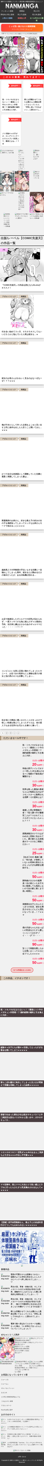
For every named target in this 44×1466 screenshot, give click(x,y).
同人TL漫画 (22, 14)
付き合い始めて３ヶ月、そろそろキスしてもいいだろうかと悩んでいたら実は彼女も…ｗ (22, 333)
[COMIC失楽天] (22, 265)
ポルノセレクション (7, 1388)
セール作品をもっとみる (22, 970)
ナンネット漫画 (7, 11)
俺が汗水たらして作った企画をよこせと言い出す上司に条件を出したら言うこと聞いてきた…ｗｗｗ (22, 427)
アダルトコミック (9, 296)
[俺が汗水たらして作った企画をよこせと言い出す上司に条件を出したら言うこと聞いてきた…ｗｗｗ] (22, 405)
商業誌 (21, 11)
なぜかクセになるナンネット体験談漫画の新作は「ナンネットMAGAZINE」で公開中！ (25, 1420)
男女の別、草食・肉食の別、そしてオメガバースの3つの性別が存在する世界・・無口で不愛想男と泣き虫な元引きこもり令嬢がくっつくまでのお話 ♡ (26, 1303)
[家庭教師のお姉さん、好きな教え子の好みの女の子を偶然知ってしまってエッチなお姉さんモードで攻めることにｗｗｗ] (22, 501)
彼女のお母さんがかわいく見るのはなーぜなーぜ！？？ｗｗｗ (22, 379)
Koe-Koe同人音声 (7, 1410)
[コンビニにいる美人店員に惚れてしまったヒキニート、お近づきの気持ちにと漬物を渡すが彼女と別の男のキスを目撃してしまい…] (22, 651)
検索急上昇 (22, 18)
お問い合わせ (22, 1456)
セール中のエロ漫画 (36, 19)
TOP (3, 33)
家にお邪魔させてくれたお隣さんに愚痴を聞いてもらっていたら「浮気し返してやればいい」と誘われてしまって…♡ (26, 1315)
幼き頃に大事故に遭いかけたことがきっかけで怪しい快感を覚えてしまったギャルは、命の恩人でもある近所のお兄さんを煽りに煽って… (22, 723)
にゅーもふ (4, 1384)
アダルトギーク (6, 1405)
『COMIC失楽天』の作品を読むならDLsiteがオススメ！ (21, 286)
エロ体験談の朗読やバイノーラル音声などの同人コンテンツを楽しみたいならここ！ (25, 1428)
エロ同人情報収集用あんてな (10, 1397)
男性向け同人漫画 (7, 14)
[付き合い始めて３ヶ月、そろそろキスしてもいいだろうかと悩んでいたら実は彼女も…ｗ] (22, 312)
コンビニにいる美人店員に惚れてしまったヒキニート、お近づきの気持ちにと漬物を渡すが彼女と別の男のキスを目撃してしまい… (22, 673)
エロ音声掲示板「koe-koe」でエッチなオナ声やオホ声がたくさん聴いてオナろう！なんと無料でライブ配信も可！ (25, 1445)
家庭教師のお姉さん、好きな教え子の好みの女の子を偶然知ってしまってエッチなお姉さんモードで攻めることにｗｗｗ (22, 523)
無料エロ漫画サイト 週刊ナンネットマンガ (23, 1460)
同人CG (37, 11)
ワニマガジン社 (12, 33)
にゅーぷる (4, 1379)
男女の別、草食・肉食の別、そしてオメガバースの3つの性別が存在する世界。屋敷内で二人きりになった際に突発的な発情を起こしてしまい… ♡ (26, 1290)
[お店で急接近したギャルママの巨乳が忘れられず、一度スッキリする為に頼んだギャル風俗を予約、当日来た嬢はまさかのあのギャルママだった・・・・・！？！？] (22, 599)
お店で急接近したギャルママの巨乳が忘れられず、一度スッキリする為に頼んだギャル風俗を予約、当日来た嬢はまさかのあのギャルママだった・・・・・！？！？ (22, 623)
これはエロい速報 (7, 1401)
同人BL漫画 (36, 14)
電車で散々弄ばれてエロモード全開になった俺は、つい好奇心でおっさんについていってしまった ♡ (26, 1326)
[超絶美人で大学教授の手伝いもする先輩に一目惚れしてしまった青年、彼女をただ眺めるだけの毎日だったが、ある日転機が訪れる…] (22, 550)
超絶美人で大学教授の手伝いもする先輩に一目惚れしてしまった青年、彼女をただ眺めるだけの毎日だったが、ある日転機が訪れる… (22, 572)
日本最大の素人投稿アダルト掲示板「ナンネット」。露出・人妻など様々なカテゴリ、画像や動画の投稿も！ (25, 1436)
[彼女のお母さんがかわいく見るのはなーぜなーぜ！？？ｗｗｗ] (22, 358)
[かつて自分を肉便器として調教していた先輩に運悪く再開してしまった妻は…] (22, 454)
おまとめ (4, 1392)
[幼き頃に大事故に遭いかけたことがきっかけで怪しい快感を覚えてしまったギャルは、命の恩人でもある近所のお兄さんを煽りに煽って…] (22, 700)
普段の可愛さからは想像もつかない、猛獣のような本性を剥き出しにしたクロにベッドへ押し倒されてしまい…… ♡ (26, 1278)
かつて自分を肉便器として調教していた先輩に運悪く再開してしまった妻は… (22, 475)
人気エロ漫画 (7, 18)
